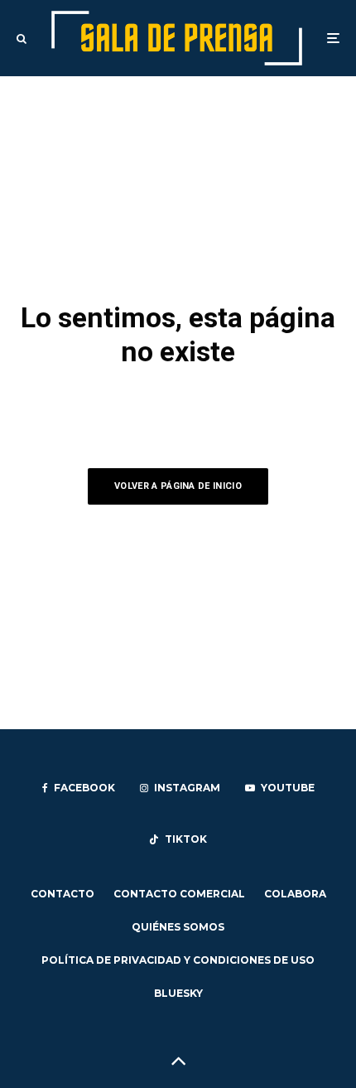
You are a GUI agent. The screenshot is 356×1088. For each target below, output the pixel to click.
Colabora (295, 893)
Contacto (62, 893)
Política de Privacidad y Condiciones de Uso (178, 960)
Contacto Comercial (179, 893)
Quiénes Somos (178, 927)
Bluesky (178, 993)
